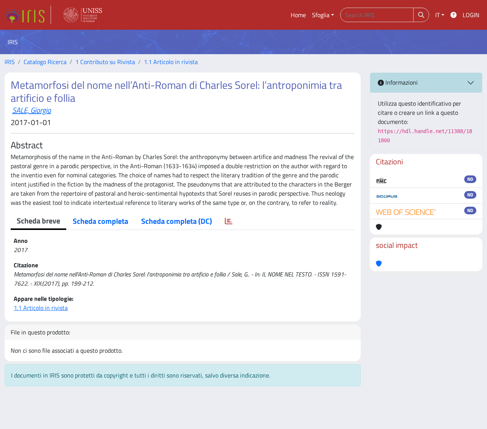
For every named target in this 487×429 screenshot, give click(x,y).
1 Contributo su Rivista (105, 61)
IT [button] (437, 14)
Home (298, 14)
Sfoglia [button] (320, 14)
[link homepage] (28, 15)
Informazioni (401, 82)
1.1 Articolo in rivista (171, 61)
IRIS (10, 61)
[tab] (228, 221)
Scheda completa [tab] (100, 221)
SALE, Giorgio (31, 110)
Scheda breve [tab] (38, 221)
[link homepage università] (82, 15)
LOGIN (471, 14)
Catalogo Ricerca (45, 61)
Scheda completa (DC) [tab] (176, 221)
